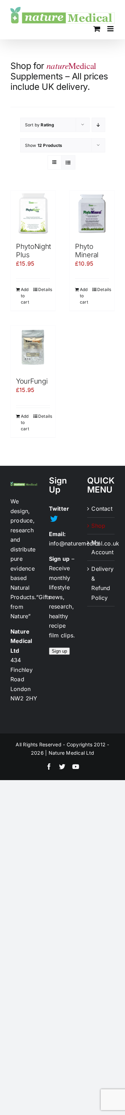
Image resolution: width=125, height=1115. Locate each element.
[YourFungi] (33, 347)
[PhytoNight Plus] (33, 213)
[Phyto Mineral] (92, 213)
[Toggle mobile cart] (96, 28)
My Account (101, 547)
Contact (101, 508)
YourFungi (32, 381)
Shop (98, 525)
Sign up (59, 651)
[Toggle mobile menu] (111, 28)
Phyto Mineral (87, 250)
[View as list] (68, 162)
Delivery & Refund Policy (101, 583)
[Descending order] (98, 125)
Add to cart (25, 296)
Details (44, 289)
